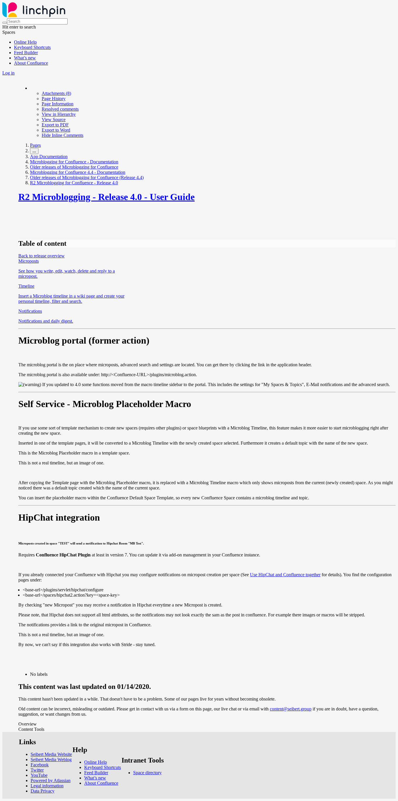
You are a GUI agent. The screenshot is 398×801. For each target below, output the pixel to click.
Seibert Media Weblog (51, 759)
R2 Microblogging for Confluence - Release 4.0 (74, 182)
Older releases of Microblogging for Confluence (74, 167)
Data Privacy (42, 790)
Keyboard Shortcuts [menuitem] (32, 47)
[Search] (4, 23)
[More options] (30, 88)
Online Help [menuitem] (25, 42)
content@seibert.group (290, 708)
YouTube (39, 775)
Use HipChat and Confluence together (285, 574)
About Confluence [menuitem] (31, 63)
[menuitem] (56, 93)
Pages (35, 145)
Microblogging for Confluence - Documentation (74, 161)
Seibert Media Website (51, 754)
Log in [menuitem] (8, 72)
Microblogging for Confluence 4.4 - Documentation (77, 172)
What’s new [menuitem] (25, 57)
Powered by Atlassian (51, 780)
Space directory (147, 772)
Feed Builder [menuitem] (26, 52)
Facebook (40, 764)
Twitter (37, 770)
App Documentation (49, 156)
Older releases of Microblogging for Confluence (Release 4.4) (87, 177)
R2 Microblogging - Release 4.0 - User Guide (106, 197)
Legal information (47, 785)
